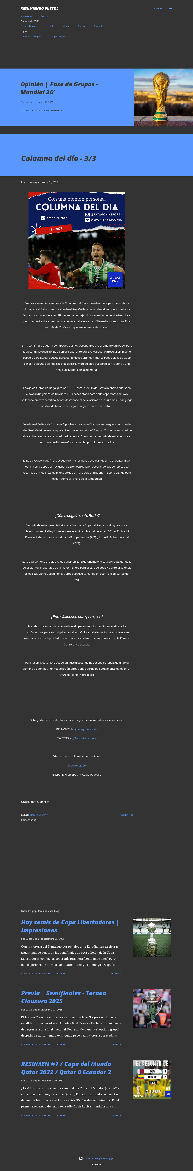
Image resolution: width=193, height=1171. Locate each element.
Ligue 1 (49, 26)
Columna (42, 814)
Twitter (45, 16)
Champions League (31, 36)
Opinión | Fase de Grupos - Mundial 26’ (59, 88)
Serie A (81, 26)
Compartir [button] (27, 110)
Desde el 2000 (76, 765)
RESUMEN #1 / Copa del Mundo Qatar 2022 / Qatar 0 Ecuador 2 (66, 1068)
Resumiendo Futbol (39, 8)
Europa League (57, 36)
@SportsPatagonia (84, 738)
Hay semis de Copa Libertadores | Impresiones (70, 926)
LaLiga (65, 26)
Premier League (29, 26)
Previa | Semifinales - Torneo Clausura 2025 (63, 997)
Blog (33, 814)
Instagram (26, 16)
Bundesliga (99, 26)
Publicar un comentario (50, 110)
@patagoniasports (86, 729)
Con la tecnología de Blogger (98, 1158)
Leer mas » (115, 973)
